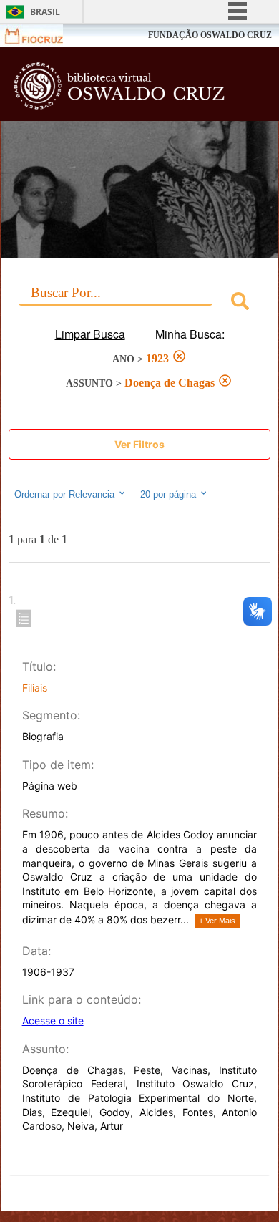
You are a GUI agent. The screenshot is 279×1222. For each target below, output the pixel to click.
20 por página (169, 495)
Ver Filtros (139, 444)
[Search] (240, 303)
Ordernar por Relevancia (64, 495)
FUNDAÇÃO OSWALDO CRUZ (210, 35)
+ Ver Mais (217, 920)
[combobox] (139, 303)
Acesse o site (53, 1020)
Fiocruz (42, 35)
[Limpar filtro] (179, 358)
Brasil (45, 12)
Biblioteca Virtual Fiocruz (118, 88)
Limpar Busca (90, 334)
